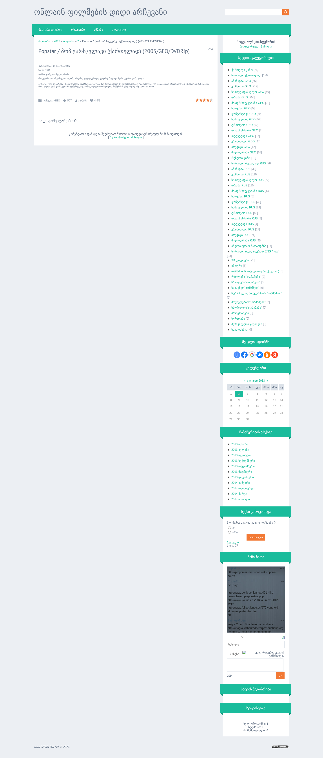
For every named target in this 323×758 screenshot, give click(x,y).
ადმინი (82, 100)
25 (257, 412)
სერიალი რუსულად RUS (248, 163)
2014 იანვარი (240, 482)
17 (247, 406)
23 (238, 412)
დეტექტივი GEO (242, 136)
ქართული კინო (242, 70)
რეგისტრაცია (119, 137)
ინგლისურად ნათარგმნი (248, 246)
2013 (57, 41)
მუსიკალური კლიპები (246, 324)
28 (281, 412)
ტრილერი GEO (242, 125)
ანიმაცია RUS (240, 169)
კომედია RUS (240, 174)
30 (238, 419)
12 (266, 400)
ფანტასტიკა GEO (243, 114)
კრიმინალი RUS (242, 229)
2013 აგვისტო (240, 455)
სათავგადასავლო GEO (247, 92)
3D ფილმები (240, 260)
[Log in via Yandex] (274, 354)
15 (230, 406)
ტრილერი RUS (241, 213)
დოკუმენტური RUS (244, 218)
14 (281, 400)
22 (230, 412)
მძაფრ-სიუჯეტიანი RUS (247, 191)
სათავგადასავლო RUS (247, 180)
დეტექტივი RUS (242, 224)
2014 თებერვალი (243, 488)
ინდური (236, 265)
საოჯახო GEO (240, 108)
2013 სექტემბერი (243, 460)
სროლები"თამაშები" (245, 282)
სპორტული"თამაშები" (246, 307)
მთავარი (44, 41)
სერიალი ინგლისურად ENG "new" (255, 251)
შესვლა (136, 137)
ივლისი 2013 (256, 380)
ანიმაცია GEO (241, 81)
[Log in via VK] (259, 354)
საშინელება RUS (243, 207)
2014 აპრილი (240, 499)
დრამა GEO (239, 97)
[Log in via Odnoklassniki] (267, 354)
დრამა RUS (239, 185)
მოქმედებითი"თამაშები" (248, 302)
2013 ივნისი (239, 444)
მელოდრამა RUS (243, 240)
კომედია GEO (51, 100)
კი (234, 527)
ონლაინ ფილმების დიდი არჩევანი (100, 12)
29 (230, 419)
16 (238, 406)
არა (235, 532)
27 (274, 412)
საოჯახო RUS (240, 196)
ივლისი (68, 41)
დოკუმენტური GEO (244, 130)
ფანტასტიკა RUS (243, 202)
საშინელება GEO (243, 119)
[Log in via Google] (252, 354)
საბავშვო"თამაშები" (245, 287)
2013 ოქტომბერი (243, 466)
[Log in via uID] (237, 354)
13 (274, 400)
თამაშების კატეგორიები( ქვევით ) (255, 271)
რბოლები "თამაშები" (246, 276)
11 (257, 400)
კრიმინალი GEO (243, 141)
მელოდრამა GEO (243, 152)
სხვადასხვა (239, 329)
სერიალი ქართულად (246, 75)
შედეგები (233, 542)
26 (266, 412)
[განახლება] (283, 637)
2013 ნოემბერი (241, 471)
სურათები (238, 318)
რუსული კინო (240, 158)
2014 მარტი (239, 493)
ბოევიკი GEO (240, 147)
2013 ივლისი (240, 449)
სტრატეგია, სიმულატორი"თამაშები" (257, 293)
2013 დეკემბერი (242, 477)
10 (247, 400)
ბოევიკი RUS (240, 235)
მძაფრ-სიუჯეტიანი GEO (247, 103)
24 (247, 412)
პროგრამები (240, 313)
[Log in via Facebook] (244, 354)
